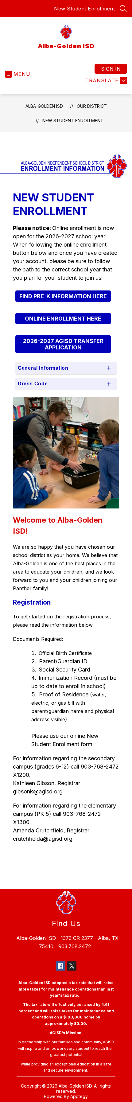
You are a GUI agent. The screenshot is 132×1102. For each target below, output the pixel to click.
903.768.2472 (74, 946)
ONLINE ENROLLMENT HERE (63, 318)
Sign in (111, 69)
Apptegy (79, 1096)
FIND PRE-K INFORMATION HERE (63, 296)
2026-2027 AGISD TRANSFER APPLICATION (63, 344)
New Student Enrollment (84, 9)
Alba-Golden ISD (44, 106)
